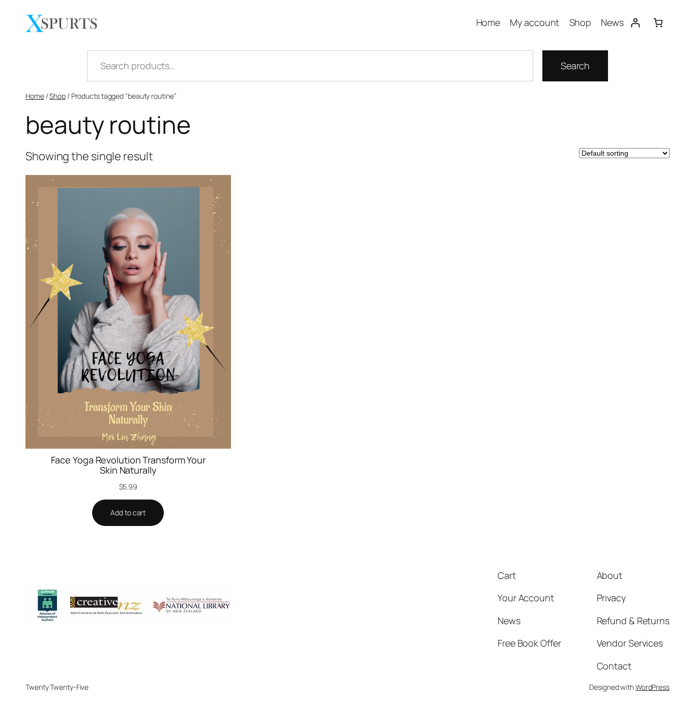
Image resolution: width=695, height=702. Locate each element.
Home (34, 96)
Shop (57, 96)
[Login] (635, 22)
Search (575, 66)
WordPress (652, 687)
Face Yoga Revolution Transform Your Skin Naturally (128, 465)
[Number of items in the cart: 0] (658, 22)
